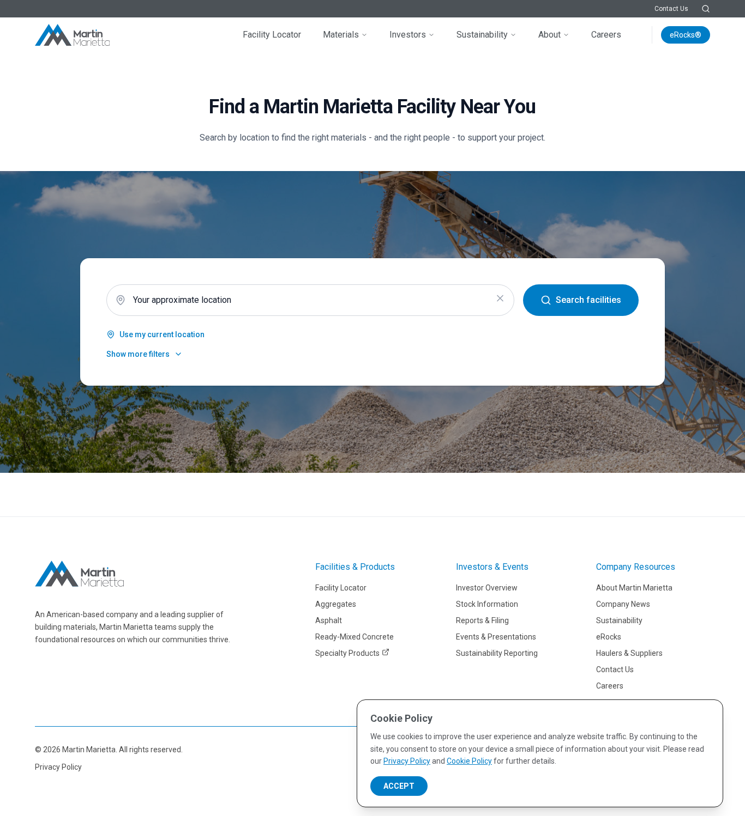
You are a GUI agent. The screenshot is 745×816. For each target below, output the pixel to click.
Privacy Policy (58, 767)
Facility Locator (272, 34)
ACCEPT (398, 786)
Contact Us (671, 9)
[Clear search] (500, 298)
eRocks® (685, 35)
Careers (606, 34)
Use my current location (162, 334)
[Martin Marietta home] (79, 574)
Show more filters (138, 354)
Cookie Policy (469, 761)
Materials (341, 34)
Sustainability (482, 34)
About (549, 34)
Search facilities (588, 300)
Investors (407, 34)
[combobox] (310, 300)
